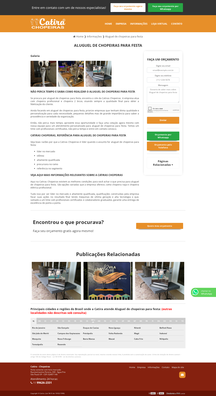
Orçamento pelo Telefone (163, 146)
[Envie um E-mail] (182, 375)
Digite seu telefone (163, 75)
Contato (176, 23)
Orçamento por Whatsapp (163, 136)
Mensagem (163, 85)
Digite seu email (163, 65)
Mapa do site (178, 367)
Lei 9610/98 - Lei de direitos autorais (67, 357)
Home (108, 23)
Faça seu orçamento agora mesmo (128, 7)
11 (42, 382)
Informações (138, 23)
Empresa (121, 23)
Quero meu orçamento (159, 225)
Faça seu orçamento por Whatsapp (165, 7)
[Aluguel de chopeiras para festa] (43, 74)
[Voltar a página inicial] (48, 23)
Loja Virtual (159, 23)
